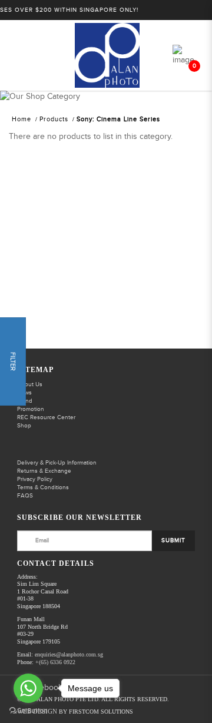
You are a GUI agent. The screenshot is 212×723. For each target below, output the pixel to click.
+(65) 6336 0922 (55, 662)
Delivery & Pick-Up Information (57, 462)
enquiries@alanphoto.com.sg (69, 654)
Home (21, 119)
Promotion (30, 409)
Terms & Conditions (43, 487)
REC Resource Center (46, 417)
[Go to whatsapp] (28, 688)
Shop (24, 425)
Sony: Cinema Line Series (118, 119)
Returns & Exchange (44, 471)
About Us (29, 384)
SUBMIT (173, 540)
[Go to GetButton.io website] (28, 711)
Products (53, 119)
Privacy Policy (34, 479)
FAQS (25, 495)
